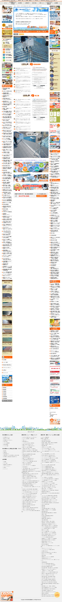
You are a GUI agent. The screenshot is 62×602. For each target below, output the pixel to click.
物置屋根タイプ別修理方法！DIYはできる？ (55, 331)
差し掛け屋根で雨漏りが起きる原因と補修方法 (49, 580)
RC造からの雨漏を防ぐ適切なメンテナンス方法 (49, 534)
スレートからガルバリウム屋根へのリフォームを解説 (55, 156)
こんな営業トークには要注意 (55, 299)
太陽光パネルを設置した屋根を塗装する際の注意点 (30, 507)
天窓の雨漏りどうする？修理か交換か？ (7, 261)
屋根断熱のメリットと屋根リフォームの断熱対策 (7, 267)
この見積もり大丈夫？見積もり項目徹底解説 (55, 294)
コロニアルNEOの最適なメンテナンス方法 (55, 228)
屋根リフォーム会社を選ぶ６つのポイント (55, 238)
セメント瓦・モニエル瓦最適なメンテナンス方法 (7, 141)
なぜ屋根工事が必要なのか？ (55, 183)
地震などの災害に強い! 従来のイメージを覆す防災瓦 (50, 525)
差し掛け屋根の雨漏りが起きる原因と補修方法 (7, 178)
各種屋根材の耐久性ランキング (46, 558)
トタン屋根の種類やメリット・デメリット (55, 213)
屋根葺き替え (56, 54)
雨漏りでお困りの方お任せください (28, 444)
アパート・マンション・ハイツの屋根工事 (29, 465)
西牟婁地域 (5, 396)
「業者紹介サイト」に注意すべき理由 (55, 317)
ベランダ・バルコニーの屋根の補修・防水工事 (30, 461)
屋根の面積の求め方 (6, 165)
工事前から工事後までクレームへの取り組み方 (55, 292)
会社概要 (4, 359)
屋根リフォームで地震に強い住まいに (28, 458)
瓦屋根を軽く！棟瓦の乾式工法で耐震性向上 (48, 522)
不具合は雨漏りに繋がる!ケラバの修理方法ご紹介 (7, 112)
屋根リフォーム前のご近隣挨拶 (27, 447)
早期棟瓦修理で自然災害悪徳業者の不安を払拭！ (7, 147)
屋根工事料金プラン (26, 441)
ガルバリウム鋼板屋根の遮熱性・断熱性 (55, 164)
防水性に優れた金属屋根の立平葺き (47, 566)
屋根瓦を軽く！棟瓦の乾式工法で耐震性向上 (55, 253)
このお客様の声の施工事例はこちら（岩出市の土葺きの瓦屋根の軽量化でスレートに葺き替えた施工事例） (30, 160)
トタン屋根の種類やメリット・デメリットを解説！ (49, 480)
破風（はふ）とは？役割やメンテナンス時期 (7, 278)
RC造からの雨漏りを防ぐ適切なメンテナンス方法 (7, 253)
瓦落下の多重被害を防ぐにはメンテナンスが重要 (55, 245)
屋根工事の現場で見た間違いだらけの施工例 (55, 260)
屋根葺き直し (56, 75)
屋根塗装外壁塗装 (55, 84)
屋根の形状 (5, 170)
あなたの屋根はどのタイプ (46, 439)
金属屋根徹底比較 (44, 562)
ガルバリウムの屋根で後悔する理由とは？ (7, 234)
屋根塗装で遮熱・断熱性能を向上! (55, 268)
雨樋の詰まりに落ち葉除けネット (28, 503)
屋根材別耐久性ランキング (6, 214)
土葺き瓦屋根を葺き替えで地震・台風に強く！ (7, 144)
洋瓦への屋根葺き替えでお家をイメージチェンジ (7, 225)
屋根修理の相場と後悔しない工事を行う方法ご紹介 (30, 473)
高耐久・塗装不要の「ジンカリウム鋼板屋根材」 (49, 532)
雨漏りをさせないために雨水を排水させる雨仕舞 (7, 190)
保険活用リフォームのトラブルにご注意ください (55, 314)
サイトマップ (5, 372)
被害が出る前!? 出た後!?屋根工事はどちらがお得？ (55, 297)
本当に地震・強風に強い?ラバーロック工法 (7, 163)
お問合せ (4, 370)
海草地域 (4, 387)
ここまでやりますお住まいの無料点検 (49, 3)
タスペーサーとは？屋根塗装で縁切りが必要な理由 (49, 495)
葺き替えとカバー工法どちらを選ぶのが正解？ (55, 198)
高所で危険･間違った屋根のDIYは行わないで (48, 535)
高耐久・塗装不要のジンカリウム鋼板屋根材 (7, 242)
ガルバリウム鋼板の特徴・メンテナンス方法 (48, 531)
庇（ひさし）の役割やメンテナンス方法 (7, 256)
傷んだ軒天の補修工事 (45, 544)
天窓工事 (55, 88)
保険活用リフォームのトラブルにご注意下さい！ (49, 569)
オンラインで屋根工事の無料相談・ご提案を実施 (55, 284)
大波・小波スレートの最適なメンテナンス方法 (7, 150)
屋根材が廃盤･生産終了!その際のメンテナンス (7, 222)
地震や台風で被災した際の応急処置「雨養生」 (7, 161)
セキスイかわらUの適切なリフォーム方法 (48, 448)
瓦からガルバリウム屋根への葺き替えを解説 (55, 159)
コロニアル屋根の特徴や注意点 (54, 210)
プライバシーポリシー (7, 367)
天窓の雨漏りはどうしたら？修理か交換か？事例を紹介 (50, 490)
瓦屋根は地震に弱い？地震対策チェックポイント (55, 255)
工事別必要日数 (53, 235)
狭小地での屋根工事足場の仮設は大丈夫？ (55, 231)
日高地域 (4, 394)
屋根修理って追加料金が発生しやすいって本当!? (55, 309)
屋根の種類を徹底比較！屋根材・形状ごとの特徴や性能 (50, 473)
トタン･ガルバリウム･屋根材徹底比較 (7, 231)
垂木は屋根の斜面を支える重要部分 (28, 485)
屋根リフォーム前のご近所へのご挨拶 (54, 289)
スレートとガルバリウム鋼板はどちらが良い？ (55, 154)
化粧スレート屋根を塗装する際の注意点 (54, 221)
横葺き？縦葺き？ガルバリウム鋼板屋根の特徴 (55, 171)
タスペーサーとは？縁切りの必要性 (6, 120)
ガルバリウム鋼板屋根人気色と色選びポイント (55, 166)
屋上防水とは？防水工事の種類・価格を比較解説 (7, 133)
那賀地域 (4, 389)
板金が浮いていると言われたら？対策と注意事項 (55, 306)
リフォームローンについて (27, 479)
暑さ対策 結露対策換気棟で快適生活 (6, 183)
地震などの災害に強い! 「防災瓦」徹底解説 (55, 258)
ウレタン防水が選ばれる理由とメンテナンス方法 (7, 122)
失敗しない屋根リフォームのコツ (55, 185)
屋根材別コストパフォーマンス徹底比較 (7, 211)
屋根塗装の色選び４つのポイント (54, 263)
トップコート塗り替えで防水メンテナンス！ (7, 275)
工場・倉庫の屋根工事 (55, 348)
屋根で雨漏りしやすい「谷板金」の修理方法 (7, 193)
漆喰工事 (55, 62)
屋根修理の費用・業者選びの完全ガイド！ (7, 93)
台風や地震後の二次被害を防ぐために (55, 250)
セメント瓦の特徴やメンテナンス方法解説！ (7, 139)
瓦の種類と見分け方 (6, 195)
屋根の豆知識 (44, 555)
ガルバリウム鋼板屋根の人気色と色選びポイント (49, 469)
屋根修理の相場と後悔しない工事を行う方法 (55, 188)
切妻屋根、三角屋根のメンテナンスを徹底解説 (7, 175)
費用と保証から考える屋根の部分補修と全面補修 (30, 482)
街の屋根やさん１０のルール (7, 440)
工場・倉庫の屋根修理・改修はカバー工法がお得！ (55, 336)
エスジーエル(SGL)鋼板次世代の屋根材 (7, 237)
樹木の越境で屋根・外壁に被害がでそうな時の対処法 (55, 312)
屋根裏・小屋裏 (6, 180)
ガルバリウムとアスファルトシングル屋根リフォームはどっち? (7, 228)
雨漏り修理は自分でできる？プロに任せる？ (7, 99)
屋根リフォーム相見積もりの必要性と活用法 (29, 476)
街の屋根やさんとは (6, 437)
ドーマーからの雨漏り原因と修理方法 (7, 259)
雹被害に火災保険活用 (45, 593)
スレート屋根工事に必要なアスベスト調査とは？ (7, 272)
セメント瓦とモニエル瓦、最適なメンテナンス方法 (49, 484)
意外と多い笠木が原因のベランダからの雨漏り (7, 114)
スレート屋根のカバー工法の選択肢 (55, 205)
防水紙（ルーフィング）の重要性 (47, 553)
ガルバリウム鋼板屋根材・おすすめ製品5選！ (49, 459)
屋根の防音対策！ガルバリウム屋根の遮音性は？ (55, 176)
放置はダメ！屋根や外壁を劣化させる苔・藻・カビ (49, 573)
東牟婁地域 (5, 398)
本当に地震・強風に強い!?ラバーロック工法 (48, 577)
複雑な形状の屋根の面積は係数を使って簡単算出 (49, 512)
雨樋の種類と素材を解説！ (27, 506)
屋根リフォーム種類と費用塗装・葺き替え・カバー (55, 203)
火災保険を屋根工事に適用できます (28, 459)
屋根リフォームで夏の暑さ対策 (27, 462)
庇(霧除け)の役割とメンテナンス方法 (6, 152)
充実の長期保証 (5, 444)
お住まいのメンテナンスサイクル (47, 548)
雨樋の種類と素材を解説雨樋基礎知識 (7, 270)
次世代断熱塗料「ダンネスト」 (53, 265)
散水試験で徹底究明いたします (27, 455)
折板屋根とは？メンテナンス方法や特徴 (55, 216)
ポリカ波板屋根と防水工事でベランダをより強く (55, 339)
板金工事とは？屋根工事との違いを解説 (7, 101)
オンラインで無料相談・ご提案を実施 (28, 438)
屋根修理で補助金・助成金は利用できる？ (55, 278)
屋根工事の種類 (55, 50)
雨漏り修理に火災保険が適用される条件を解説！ (55, 273)
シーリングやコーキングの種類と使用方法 (7, 155)
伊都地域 (4, 391)
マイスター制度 (5, 445)
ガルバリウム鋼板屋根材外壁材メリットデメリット (55, 174)
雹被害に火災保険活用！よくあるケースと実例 (55, 275)
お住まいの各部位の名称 (7, 91)
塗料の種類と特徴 (54, 368)
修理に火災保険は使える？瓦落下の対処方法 (55, 248)
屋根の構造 (5, 106)
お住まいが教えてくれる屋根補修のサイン (55, 195)
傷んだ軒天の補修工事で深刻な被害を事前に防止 (7, 117)
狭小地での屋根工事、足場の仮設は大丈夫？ (48, 455)
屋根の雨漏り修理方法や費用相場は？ (7, 250)
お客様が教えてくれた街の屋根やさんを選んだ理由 (11, 455)
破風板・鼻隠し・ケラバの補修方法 (47, 488)
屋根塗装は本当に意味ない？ (6, 96)
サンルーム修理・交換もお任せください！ (55, 334)
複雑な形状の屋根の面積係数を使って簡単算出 (7, 168)
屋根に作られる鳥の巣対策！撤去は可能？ (29, 504)
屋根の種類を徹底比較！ (53, 200)
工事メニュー (25, 440)
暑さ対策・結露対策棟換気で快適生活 (47, 515)
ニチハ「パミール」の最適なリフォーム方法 (48, 449)
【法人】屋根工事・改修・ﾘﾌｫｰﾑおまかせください (55, 356)
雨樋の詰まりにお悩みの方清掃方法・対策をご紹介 (55, 341)
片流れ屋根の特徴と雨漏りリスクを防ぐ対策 (7, 173)
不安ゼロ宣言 (5, 441)
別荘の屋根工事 (53, 353)
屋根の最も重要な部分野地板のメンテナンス (7, 207)
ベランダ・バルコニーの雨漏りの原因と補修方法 (7, 136)
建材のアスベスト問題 (7, 202)
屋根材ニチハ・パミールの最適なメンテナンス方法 (55, 223)
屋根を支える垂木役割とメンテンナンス (7, 248)
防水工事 (55, 71)
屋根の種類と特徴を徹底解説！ (6, 89)
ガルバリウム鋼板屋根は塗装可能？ (55, 161)
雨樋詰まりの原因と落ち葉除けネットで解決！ (55, 344)
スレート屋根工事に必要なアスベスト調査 (48, 528)
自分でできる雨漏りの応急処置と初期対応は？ (55, 270)
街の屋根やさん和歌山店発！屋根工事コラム (10, 456)
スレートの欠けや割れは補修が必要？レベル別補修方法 (50, 478)
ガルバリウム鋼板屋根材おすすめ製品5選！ (55, 169)
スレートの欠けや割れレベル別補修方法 (55, 208)
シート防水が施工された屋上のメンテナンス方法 (7, 125)
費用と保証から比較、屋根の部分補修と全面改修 (55, 193)
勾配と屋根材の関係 (6, 187)
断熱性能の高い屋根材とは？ (6, 264)
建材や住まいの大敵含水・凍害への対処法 (7, 185)
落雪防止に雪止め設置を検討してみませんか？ (30, 496)
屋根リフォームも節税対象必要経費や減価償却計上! (55, 358)
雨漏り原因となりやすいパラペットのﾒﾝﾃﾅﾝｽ (7, 128)
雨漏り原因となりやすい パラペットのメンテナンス (30, 490)
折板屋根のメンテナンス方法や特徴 (47, 481)
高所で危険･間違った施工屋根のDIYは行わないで (7, 245)
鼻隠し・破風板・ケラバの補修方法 (7, 109)
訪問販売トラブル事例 (55, 301)
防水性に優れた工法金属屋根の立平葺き (6, 158)
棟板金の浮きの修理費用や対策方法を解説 (7, 104)
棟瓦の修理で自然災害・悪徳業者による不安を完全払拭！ (50, 502)
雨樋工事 (55, 67)
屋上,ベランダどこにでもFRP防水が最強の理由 (7, 131)
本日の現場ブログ (6, 453)
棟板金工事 (56, 79)
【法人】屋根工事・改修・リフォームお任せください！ (31, 468)
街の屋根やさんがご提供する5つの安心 (13, 3)
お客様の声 (5, 452)
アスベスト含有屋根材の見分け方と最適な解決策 (7, 200)
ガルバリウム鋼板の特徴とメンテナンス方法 (7, 240)
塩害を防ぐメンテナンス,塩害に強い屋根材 (7, 217)
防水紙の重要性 (6, 204)
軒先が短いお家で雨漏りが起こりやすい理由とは (7, 197)
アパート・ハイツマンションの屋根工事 (55, 351)
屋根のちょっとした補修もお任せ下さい (29, 445)
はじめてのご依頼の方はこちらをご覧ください (30, 437)
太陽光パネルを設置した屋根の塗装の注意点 (55, 218)
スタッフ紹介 (5, 362)
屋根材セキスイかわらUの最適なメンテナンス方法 (55, 226)
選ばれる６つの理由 (6, 438)
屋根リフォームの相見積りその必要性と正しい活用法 (55, 287)
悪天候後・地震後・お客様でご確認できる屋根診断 (49, 442)
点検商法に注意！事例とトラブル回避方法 (29, 448)
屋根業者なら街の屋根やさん (7, 464)
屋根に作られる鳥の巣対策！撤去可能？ (55, 346)
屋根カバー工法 (57, 58)
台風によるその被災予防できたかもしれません (55, 242)
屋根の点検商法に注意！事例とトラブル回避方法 (55, 304)
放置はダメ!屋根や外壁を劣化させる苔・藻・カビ (7, 219)
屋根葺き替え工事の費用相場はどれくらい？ (55, 190)
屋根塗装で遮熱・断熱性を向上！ (47, 518)
